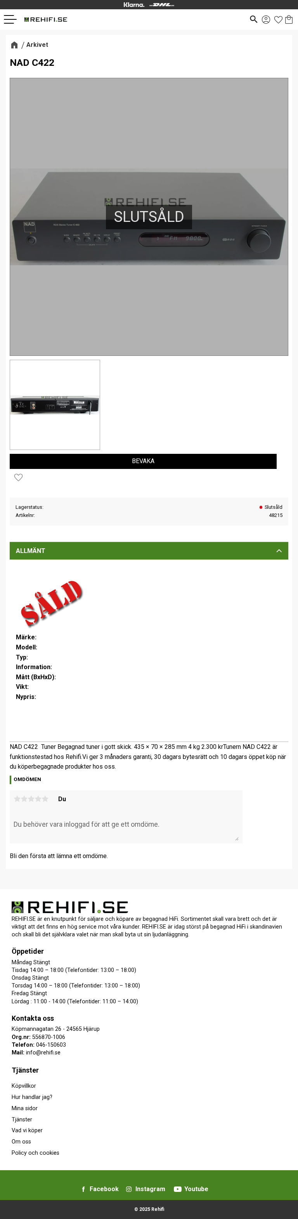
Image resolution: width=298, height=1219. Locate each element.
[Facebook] (83, 1189)
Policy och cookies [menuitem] (35, 1153)
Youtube (196, 1189)
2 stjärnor (24, 798)
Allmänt (30, 551)
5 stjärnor (45, 798)
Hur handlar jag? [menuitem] (32, 1097)
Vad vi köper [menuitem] (27, 1130)
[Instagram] (129, 1189)
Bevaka (143, 461)
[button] (13, 19)
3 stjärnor (31, 798)
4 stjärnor (38, 798)
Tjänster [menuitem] (25, 1070)
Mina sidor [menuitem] (25, 1108)
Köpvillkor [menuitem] (24, 1086)
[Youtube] (178, 1189)
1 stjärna (17, 798)
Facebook (104, 1189)
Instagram (150, 1189)
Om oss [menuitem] (21, 1141)
